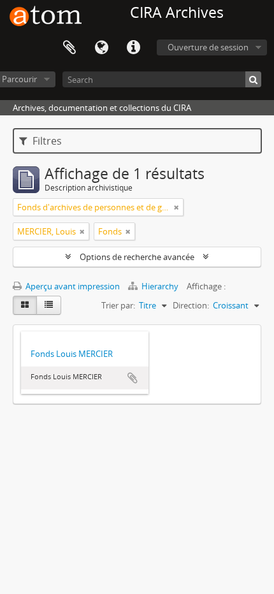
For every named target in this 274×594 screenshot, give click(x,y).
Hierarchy (160, 286)
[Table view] (48, 305)
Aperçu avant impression (72, 286)
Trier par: (118, 305)
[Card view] (25, 305)
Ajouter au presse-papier (132, 378)
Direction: (191, 305)
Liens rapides (133, 48)
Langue (101, 48)
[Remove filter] (176, 207)
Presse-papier (69, 48)
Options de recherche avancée (137, 257)
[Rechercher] (253, 79)
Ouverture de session (208, 47)
